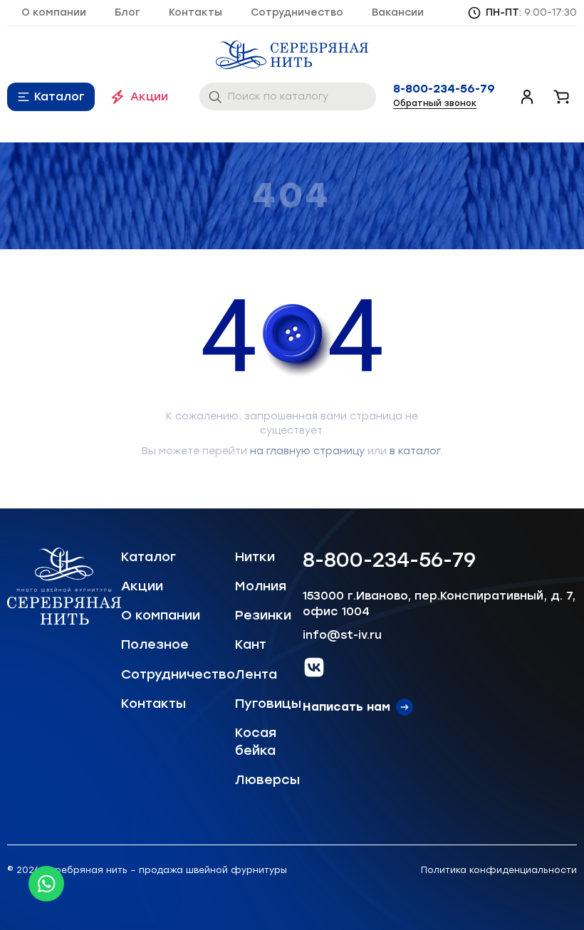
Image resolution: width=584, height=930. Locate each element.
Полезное (155, 644)
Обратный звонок (434, 103)
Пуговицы (268, 703)
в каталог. (416, 451)
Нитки (255, 557)
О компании (53, 12)
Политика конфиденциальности (499, 870)
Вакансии (398, 12)
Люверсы (267, 780)
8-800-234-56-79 (444, 89)
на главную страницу (307, 451)
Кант (250, 644)
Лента (256, 674)
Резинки (263, 615)
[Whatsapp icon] (46, 884)
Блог (127, 12)
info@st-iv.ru (342, 635)
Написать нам (346, 707)
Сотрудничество (297, 12)
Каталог (59, 96)
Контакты (195, 12)
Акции (149, 96)
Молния (260, 586)
